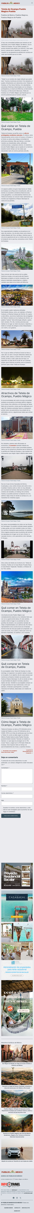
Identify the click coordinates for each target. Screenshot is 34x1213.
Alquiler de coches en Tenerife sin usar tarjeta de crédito (17, 1161)
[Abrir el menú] (32, 3)
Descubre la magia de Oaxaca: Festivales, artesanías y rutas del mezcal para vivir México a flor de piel (17, 1087)
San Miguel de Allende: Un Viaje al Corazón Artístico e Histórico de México (17, 1064)
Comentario (5, 768)
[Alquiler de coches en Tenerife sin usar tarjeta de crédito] (17, 1149)
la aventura (12, 445)
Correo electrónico (7, 793)
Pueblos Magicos (21, 15)
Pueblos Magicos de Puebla (11, 17)
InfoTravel (14, 1189)
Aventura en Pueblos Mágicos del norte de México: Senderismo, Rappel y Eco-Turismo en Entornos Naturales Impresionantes (17, 1135)
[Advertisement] (17, 842)
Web (2, 800)
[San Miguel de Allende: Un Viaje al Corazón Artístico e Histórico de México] (17, 1054)
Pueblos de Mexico (8, 15)
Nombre (4, 786)
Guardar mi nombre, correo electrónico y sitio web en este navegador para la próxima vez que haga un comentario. (17, 809)
